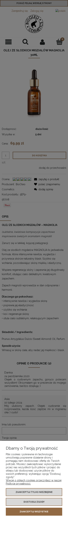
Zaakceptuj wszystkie (34, 511)
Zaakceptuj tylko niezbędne (34, 492)
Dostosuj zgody (34, 502)
